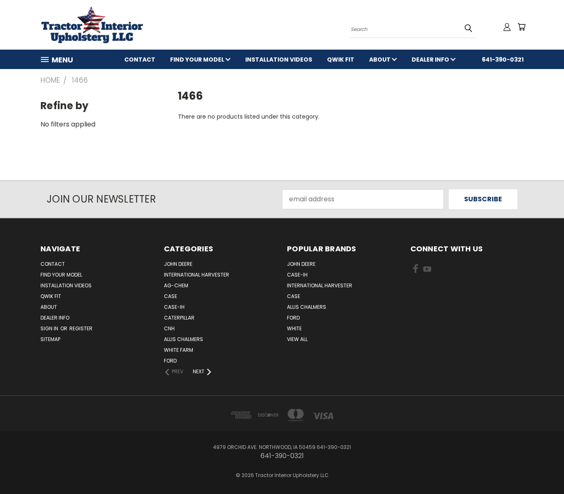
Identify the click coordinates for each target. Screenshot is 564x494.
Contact (139, 59)
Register (80, 328)
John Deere (178, 263)
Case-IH (174, 306)
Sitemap (50, 339)
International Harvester (196, 274)
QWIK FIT (340, 59)
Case (170, 296)
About (380, 59)
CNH (169, 328)
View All (297, 339)
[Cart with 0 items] (521, 27)
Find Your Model (197, 59)
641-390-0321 (503, 59)
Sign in (49, 328)
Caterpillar (179, 317)
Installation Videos (278, 59)
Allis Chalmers (183, 339)
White (294, 328)
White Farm (178, 349)
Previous (540, 468)
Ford (170, 360)
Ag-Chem (176, 285)
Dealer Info (431, 59)
